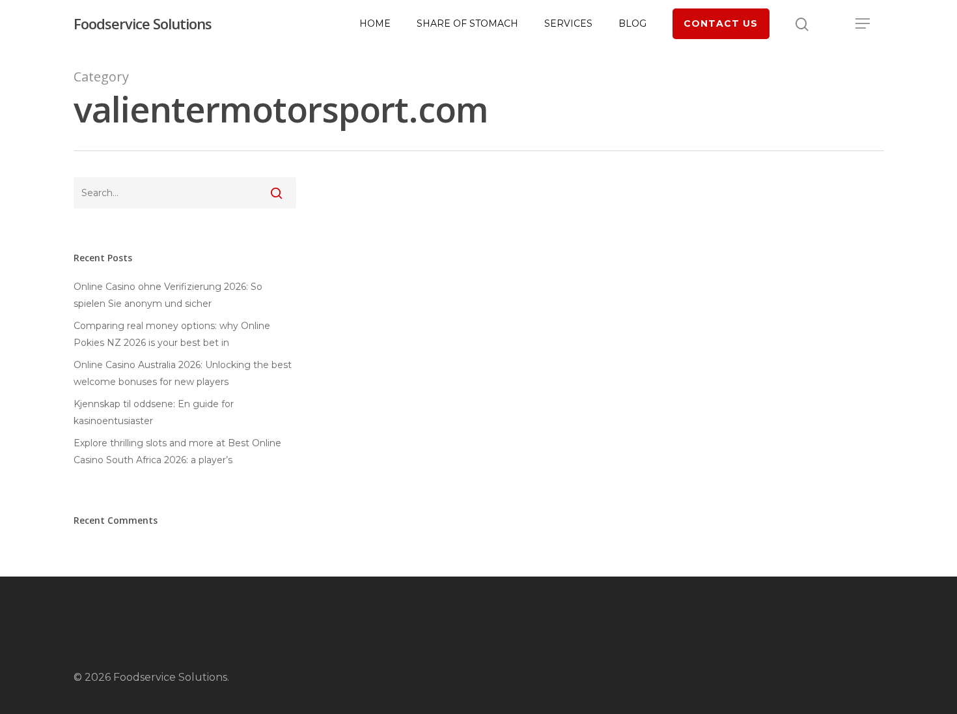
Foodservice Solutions (143, 23)
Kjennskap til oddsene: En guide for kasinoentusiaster (154, 412)
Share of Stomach (467, 23)
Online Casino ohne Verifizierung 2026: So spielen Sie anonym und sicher (168, 295)
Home (375, 23)
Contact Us (721, 23)
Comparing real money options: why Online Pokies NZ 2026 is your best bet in (172, 334)
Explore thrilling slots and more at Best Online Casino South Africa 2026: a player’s (177, 451)
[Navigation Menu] (863, 23)
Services (568, 23)
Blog (632, 23)
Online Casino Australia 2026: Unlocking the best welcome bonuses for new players (183, 373)
